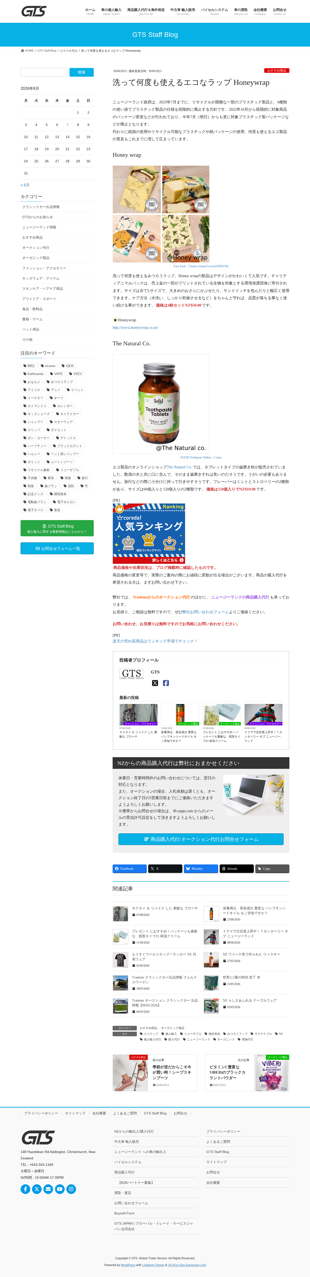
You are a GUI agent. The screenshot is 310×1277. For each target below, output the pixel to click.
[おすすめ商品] (130, 1072)
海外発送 (214, 1034)
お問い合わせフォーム (131, 1203)
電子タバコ (35, 510)
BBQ (31, 366)
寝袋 (68, 478)
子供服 (32, 478)
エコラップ (151, 1034)
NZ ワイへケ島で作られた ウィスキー (251, 954)
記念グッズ (35, 494)
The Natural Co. (179, 467)
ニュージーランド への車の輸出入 (140, 1152)
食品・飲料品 (32, 309)
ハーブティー (37, 446)
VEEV (77, 374)
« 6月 (25, 185)
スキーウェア (63, 422)
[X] (155, 683)
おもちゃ (34, 382)
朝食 (31, 486)
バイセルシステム (127, 1162)
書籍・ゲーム (32, 319)
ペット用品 (30, 329)
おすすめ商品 (276, 70)
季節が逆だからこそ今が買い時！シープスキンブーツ (172, 1072)
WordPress (128, 1265)
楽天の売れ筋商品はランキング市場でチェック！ (155, 641)
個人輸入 (171, 1034)
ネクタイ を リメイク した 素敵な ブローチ (138, 734)
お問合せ (180, 1113)
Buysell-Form (124, 1213)
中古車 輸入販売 (126, 1142)
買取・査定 (122, 1193)
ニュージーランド (198, 1039)
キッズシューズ (39, 414)
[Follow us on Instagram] (71, 1189)
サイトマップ (75, 1113)
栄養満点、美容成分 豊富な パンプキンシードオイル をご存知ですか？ (179, 736)
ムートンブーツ (62, 462)
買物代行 (247, 1039)
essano (50, 366)
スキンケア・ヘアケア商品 (42, 288)
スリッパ (34, 430)
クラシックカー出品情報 (41, 207)
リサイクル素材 (39, 470)
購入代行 (174, 1039)
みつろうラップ (237, 1034)
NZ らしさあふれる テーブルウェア (250, 1000)
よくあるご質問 (125, 1113)
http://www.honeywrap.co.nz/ (135, 327)
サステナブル (263, 1034)
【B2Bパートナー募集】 (136, 1183)
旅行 (85, 478)
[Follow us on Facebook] (25, 1189)
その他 (27, 339)
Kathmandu (36, 374)
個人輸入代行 (152, 1039)
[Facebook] (166, 683)
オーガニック (226, 1039)
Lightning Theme (153, 1265)
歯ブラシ (51, 486)
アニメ (55, 390)
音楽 (57, 510)
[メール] (48, 1189)
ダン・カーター (39, 438)
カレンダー (65, 406)
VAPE (58, 374)
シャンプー (35, 422)
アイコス (34, 390)
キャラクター (69, 414)
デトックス (68, 438)
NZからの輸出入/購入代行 (134, 1131)
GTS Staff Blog (155, 1113)
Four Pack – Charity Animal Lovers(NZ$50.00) (201, 266)
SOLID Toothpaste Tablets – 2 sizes (201, 457)
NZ (281, 1034)
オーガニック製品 (188, 723)
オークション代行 (35, 247)
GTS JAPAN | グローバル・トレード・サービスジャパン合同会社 (153, 1226)
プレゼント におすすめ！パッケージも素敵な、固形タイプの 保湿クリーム (221, 736)
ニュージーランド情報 (39, 227)
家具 (51, 478)
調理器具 (60, 494)
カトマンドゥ (37, 406)
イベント (77, 390)
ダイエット (59, 430)
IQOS (70, 366)
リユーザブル (193, 1034)
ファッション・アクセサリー (140, 723)
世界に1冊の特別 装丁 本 (241, 977)
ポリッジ (34, 462)
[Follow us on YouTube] (60, 1189)
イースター (35, 398)
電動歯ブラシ (37, 502)
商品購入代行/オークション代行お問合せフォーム (204, 839)
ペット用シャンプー (65, 454)
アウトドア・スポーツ (39, 299)
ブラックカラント (69, 446)
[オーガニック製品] (271, 1072)
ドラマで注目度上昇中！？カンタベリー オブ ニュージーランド (263, 736)
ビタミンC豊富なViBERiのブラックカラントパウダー (227, 1072)
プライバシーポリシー (41, 1113)
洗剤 (71, 486)
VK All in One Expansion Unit (187, 1265)
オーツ (58, 398)
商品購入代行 (124, 1172)
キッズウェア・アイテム (41, 278)
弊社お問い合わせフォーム (205, 612)
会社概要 (99, 1113)
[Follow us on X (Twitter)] (37, 1189)
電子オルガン (66, 502)
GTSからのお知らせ (37, 217)
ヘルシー (34, 454)
